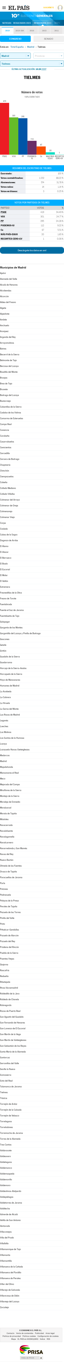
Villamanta (5, 1255)
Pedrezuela (5, 895)
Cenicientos (5, 447)
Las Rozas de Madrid (10, 714)
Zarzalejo (4, 1307)
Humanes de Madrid (9, 685)
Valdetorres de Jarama (11, 1202)
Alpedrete (4, 314)
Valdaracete (6, 1150)
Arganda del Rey (8, 337)
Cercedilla (5, 453)
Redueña (4, 976)
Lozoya (3, 743)
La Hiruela (5, 703)
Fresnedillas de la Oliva (11, 592)
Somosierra (5, 1075)
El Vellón (4, 581)
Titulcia (3, 1098)
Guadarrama (6, 662)
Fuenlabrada (6, 604)
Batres (3, 348)
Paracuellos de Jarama (11, 877)
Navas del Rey (6, 854)
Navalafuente (6, 831)
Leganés (4, 720)
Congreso (15, 38)
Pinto (2, 924)
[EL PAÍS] (19, 7)
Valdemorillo (6, 1179)
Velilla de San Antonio (10, 1220)
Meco (2, 778)
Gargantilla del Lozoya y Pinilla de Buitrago (20, 633)
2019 (7, 31)
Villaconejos (6, 1232)
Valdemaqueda (7, 1173)
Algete (3, 308)
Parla (2, 883)
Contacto (10, 1333)
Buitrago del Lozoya (9, 395)
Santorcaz (5, 1057)
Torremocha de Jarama (11, 1133)
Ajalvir (3, 273)
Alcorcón (4, 296)
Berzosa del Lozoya (9, 366)
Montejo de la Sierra (9, 796)
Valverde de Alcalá (9, 1214)
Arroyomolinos (7, 343)
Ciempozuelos (6, 476)
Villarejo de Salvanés (10, 1290)
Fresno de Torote (8, 598)
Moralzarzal (5, 807)
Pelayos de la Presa (9, 900)
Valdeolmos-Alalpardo (10, 1191)
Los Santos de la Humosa (12, 738)
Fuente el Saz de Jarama (12, 610)
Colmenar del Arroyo (10, 499)
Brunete (4, 389)
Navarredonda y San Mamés (13, 848)
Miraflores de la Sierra (10, 790)
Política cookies (29, 1336)
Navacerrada (6, 825)
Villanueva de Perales (10, 1278)
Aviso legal (50, 1333)
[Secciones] (4, 7)
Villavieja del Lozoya (9, 1301)
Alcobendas (5, 290)
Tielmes (4, 1092)
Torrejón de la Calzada (11, 1110)
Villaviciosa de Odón (9, 1295)
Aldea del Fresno (8, 302)
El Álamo (4, 546)
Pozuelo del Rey (7, 941)
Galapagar (5, 621)
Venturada (5, 1226)
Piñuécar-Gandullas (9, 929)
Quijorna (4, 964)
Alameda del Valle (8, 279)
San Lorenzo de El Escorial (12, 1028)
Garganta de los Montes (11, 627)
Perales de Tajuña (8, 906)
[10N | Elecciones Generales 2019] (32, 16)
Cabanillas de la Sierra (11, 407)
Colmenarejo (6, 511)
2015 (44, 31)
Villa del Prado (7, 1237)
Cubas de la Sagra (8, 534)
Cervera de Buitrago (9, 459)
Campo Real (6, 424)
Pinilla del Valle (7, 918)
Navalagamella (7, 836)
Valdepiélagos (6, 1197)
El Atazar (4, 552)
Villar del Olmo (7, 1284)
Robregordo (5, 1005)
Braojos (3, 377)
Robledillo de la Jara (9, 993)
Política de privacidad (12, 1336)
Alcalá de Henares (9, 284)
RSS (48, 1339)
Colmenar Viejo (7, 517)
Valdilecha (5, 1208)
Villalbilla (4, 1243)
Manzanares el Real (9, 773)
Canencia (4, 430)
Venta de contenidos (24, 1333)
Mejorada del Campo (10, 784)
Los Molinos (5, 732)
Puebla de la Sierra (9, 953)
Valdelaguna (6, 1162)
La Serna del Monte (9, 709)
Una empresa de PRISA (31, 1349)
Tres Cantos (5, 1144)
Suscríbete (48, 7)
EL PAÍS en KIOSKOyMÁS (28, 1339)
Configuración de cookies (48, 1336)
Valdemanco (6, 1168)
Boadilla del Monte (9, 372)
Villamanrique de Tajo (10, 1249)
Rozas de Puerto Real (10, 1011)
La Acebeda (5, 691)
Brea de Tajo (6, 383)
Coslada (4, 529)
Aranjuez (4, 331)
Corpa (3, 523)
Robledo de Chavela (9, 999)
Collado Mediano (8, 488)
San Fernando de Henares (12, 1022)
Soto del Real (6, 1080)
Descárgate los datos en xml (32, 250)
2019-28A (20, 31)
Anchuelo (4, 325)
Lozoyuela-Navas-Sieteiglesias (15, 749)
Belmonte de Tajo (8, 360)
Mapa (57, 23)
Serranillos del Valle (9, 1063)
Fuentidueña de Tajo (9, 616)
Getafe (3, 645)
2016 (32, 31)
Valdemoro (5, 1185)
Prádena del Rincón (9, 947)
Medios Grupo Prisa (31, 1358)
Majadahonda (6, 767)
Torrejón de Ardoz (8, 1104)
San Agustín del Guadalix (12, 1017)
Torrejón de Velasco (9, 1115)
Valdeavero (5, 1156)
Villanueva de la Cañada (11, 1266)
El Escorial (5, 569)
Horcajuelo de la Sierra (11, 674)
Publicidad (39, 1333)
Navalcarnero (6, 842)
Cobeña (3, 482)
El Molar (4, 575)
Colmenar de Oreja (9, 505)
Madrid (3, 761)
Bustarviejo (5, 401)
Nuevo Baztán (6, 860)
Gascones (4, 639)
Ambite (3, 319)
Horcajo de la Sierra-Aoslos (13, 668)
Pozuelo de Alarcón (9, 935)
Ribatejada (5, 982)
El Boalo (4, 563)
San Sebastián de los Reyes (13, 1046)
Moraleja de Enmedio (10, 802)
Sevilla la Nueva (7, 1069)
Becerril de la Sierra (9, 354)
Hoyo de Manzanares (10, 680)
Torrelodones (6, 1127)
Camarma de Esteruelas (11, 418)
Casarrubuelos (7, 441)
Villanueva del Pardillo (10, 1272)
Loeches (4, 726)
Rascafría (4, 970)
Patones (4, 889)
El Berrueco (5, 558)
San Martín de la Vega (10, 1034)
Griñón (3, 651)
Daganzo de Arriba (9, 540)
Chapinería (5, 465)
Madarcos (5, 755)
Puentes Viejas (7, 958)
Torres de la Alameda (10, 1139)
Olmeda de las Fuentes (11, 866)
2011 (56, 31)
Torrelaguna (6, 1121)
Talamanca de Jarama (11, 1086)
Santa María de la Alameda (13, 1051)
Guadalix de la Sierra (10, 656)
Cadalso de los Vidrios (10, 412)
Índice (42, 1339)
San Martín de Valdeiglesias (13, 1040)
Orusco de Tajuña (8, 871)
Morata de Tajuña (8, 813)
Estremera (5, 587)
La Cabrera (5, 697)
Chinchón (4, 470)
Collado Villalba (7, 494)
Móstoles (4, 819)
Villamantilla (6, 1261)
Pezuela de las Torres (10, 912)
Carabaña (4, 436)
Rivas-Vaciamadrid (9, 988)
